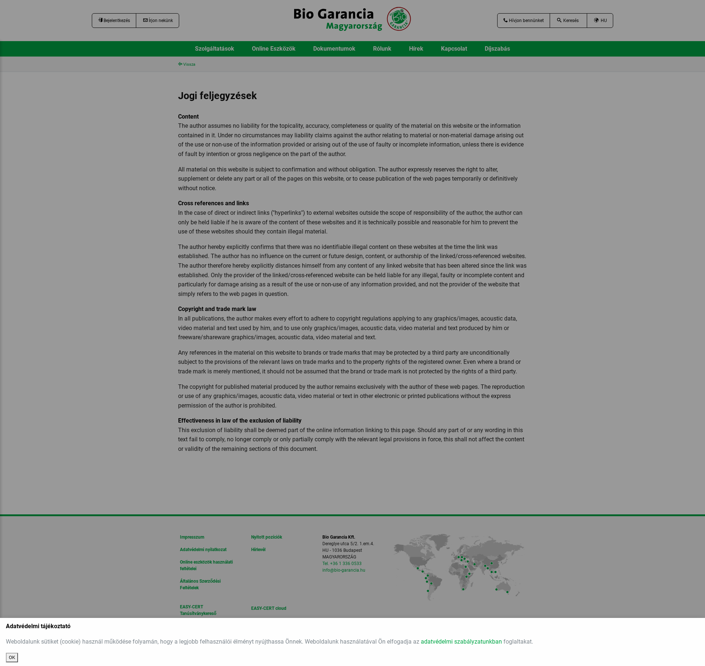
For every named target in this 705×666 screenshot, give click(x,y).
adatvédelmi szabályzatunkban (461, 641)
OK (12, 657)
